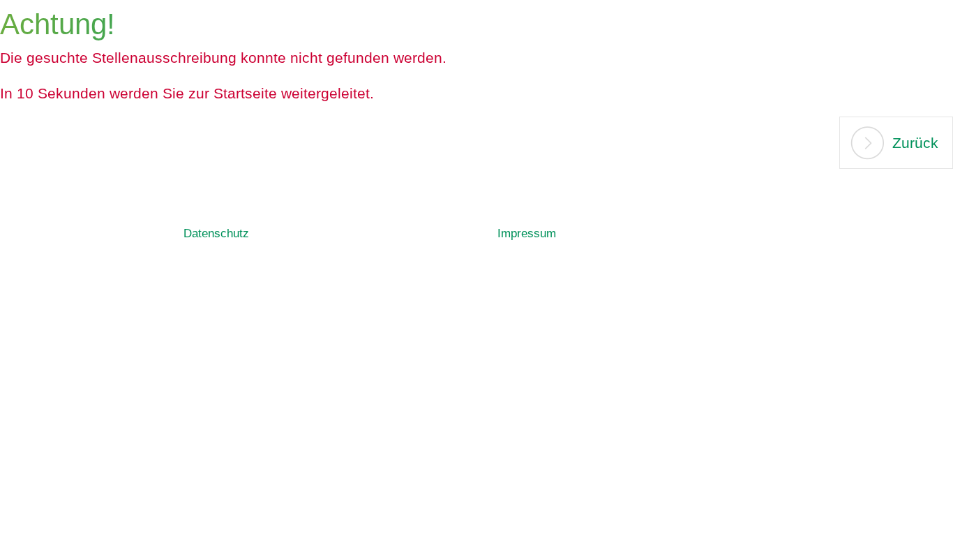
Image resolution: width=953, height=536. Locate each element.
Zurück (915, 143)
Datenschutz (216, 233)
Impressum (526, 233)
